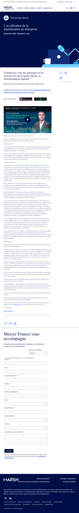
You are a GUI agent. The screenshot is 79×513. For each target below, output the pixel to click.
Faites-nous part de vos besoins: (13, 432)
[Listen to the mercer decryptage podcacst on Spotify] (40, 99)
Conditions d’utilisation (10, 502)
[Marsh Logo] (11, 480)
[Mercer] (9, 8)
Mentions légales (58, 502)
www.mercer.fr (18, 304)
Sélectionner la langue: (35, 350)
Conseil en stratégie (69, 482)
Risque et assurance (43, 478)
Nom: (6, 368)
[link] (5, 323)
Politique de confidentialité (25, 502)
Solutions (19, 8)
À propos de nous (48, 8)
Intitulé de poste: (9, 408)
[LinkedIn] (10, 498)
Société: (6, 384)
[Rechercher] (74, 8)
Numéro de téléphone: (11, 392)
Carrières (39, 8)
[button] (75, 2)
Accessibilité (36, 502)
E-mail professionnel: (10, 376)
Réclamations (26, 504)
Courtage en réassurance (67, 478)
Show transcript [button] (8, 311)
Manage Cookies (49, 504)
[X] (5, 498)
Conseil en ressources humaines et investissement (33, 482)
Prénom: (7, 360)
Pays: (6, 400)
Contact (67, 8)
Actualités (26, 8)
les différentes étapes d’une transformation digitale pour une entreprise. (27, 91)
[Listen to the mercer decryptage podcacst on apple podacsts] (26, 99)
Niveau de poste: (9, 416)
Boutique (32, 8)
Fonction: (7, 424)
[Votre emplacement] (71, 8)
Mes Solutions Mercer (37, 504)
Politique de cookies (47, 502)
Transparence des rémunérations (12, 504)
